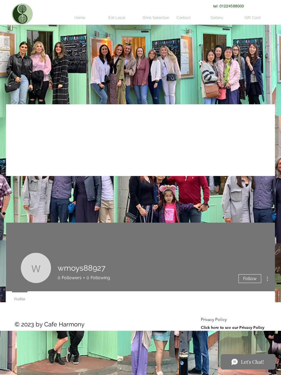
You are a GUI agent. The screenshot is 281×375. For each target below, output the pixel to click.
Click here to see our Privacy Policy (232, 327)
